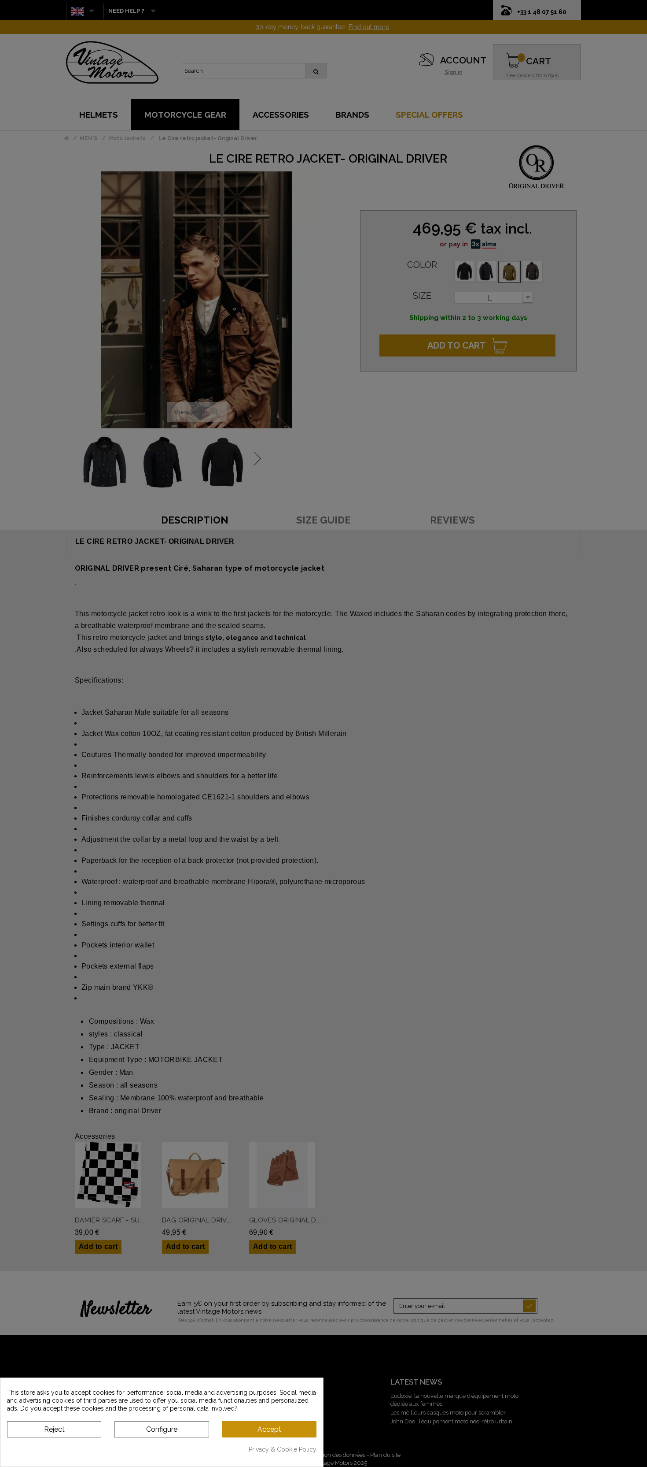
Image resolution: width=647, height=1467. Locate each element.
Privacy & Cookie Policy (282, 1449)
